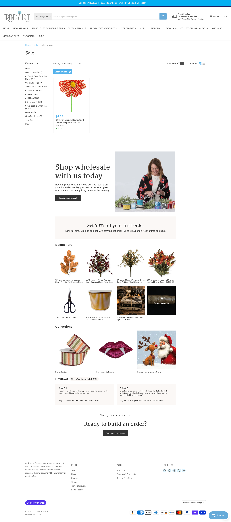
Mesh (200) (32, 94)
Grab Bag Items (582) (34, 116)
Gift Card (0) (30, 112)
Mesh (143, 28)
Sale (36, 45)
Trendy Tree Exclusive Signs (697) (36, 77)
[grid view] (200, 64)
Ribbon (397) (33, 98)
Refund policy (77, 489)
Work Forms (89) (34, 90)
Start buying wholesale (68, 198)
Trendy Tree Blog (124, 478)
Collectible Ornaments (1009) (36, 107)
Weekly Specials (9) (33, 83)
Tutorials (28, 36)
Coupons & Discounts (126, 474)
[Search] (163, 16)
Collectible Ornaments (193, 28)
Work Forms (128, 28)
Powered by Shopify (33, 514)
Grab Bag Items (11, 36)
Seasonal (169, 28)
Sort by (56, 63)
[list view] (204, 64)
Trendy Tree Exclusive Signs (47, 28)
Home (6, 28)
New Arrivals (20, 28)
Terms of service (78, 486)
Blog (41, 36)
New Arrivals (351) (33, 72)
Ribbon (155, 28)
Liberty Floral (61, 125)
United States (192, 502)
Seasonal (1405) (34, 102)
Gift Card (217, 28)
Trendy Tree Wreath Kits (103, 28)
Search (74, 470)
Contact (74, 478)
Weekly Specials (77, 28)
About (74, 482)
